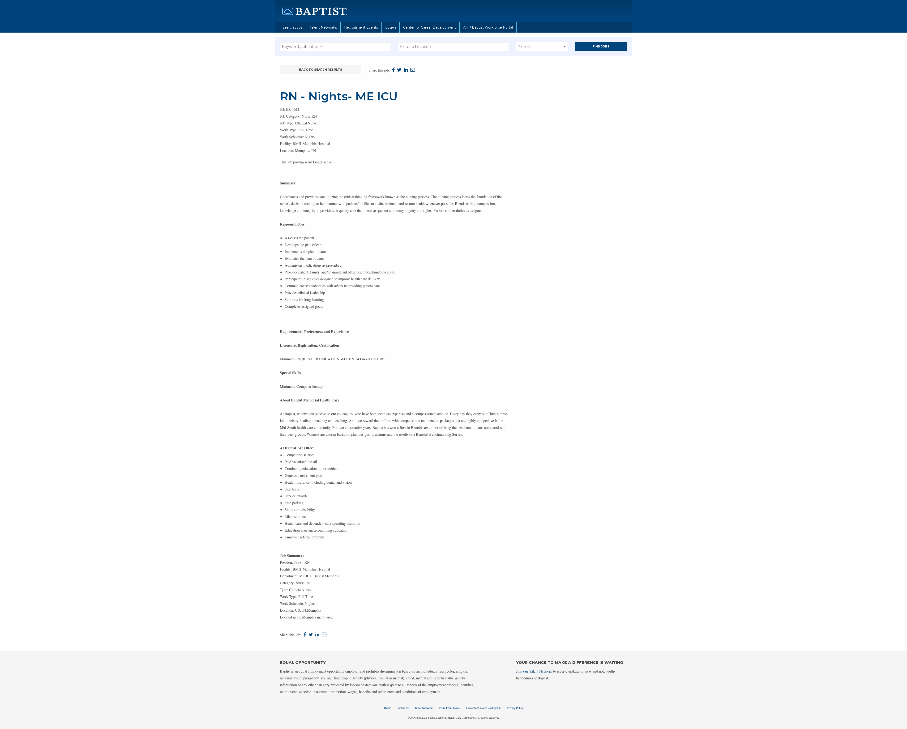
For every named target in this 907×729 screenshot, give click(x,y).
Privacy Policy (515, 708)
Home (387, 708)
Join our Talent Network (534, 671)
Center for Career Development (429, 27)
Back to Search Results (320, 69)
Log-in (390, 27)
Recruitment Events (361, 27)
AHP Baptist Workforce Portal (488, 27)
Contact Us (403, 708)
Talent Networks (323, 27)
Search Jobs (292, 27)
